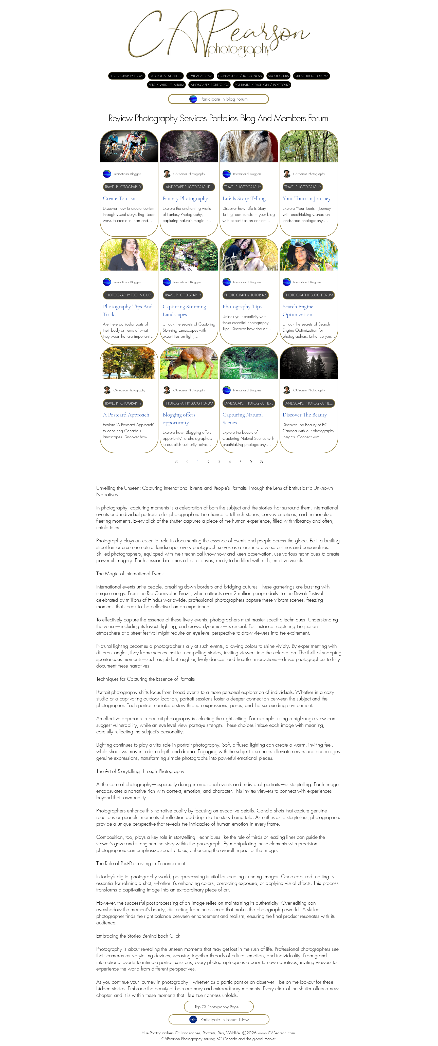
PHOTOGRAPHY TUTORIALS (245, 295)
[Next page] (251, 461)
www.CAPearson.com (276, 1033)
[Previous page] (187, 461)
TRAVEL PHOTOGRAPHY (123, 186)
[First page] (176, 461)
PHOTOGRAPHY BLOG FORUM (308, 295)
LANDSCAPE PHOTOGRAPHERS (189, 186)
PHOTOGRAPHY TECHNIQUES (128, 295)
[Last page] (261, 461)
